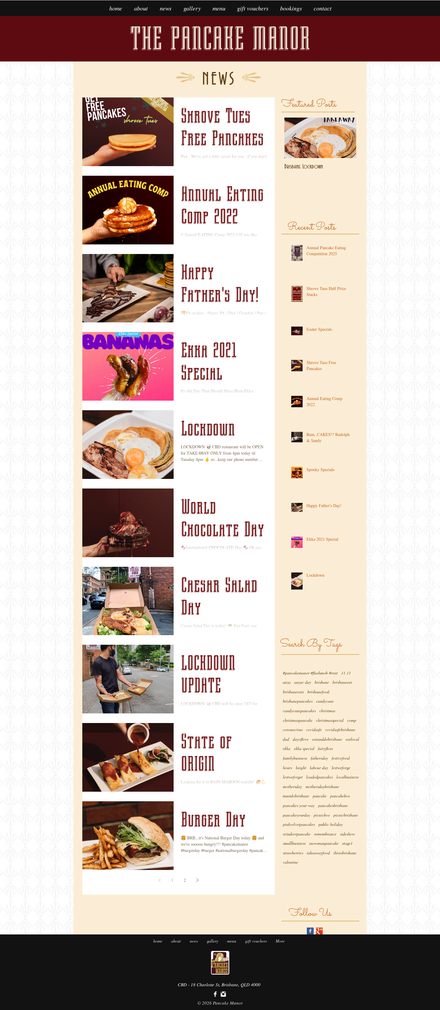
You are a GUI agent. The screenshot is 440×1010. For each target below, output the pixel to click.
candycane (325, 701)
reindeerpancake (296, 834)
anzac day (302, 682)
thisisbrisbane (344, 853)
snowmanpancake (324, 843)
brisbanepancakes (297, 701)
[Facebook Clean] (215, 994)
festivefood (341, 758)
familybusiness (295, 758)
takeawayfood (318, 853)
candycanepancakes (299, 710)
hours (287, 767)
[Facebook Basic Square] (310, 931)
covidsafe (314, 729)
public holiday (330, 824)
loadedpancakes (319, 777)
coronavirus (293, 729)
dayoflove (301, 739)
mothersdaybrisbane (322, 786)
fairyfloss (325, 748)
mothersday (292, 786)
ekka (286, 748)
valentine (290, 862)
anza (287, 682)
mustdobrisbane (296, 796)
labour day (319, 767)
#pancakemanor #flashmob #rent (310, 673)
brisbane (322, 682)
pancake (320, 796)
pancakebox (340, 796)
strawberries (293, 853)
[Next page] (197, 880)
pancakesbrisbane (333, 805)
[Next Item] (346, 137)
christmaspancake (297, 720)
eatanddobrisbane (327, 739)
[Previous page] (159, 880)
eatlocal (352, 739)
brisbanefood (318, 692)
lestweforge (341, 767)
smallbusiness (294, 843)
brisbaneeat (342, 682)
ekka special (304, 748)
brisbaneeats (293, 692)
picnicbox (322, 815)
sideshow (347, 834)
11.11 (346, 673)
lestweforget (293, 777)
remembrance (325, 834)
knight (301, 767)
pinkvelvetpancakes (299, 824)
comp (351, 720)
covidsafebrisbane (340, 729)
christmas (327, 710)
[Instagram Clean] (223, 994)
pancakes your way (299, 805)
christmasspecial (330, 720)
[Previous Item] (294, 137)
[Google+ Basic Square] (319, 931)
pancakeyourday (296, 815)
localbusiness (347, 777)
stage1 (347, 843)
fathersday (319, 758)
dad (286, 739)
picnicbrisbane (345, 815)
